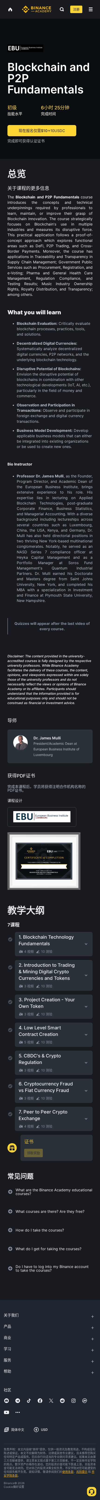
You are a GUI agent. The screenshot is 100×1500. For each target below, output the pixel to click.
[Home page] (36, 9)
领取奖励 (33, 1153)
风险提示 (81, 1472)
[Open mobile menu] (90, 9)
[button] (90, 9)
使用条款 (67, 1472)
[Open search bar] (60, 9)
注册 (76, 9)
